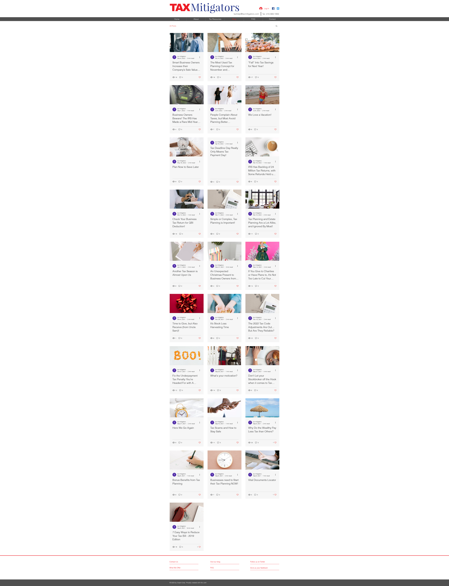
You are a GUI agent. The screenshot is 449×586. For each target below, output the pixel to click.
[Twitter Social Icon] (278, 8)
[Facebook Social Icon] (273, 8)
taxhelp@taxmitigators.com (246, 14)
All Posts (173, 26)
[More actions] (200, 57)
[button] (276, 26)
